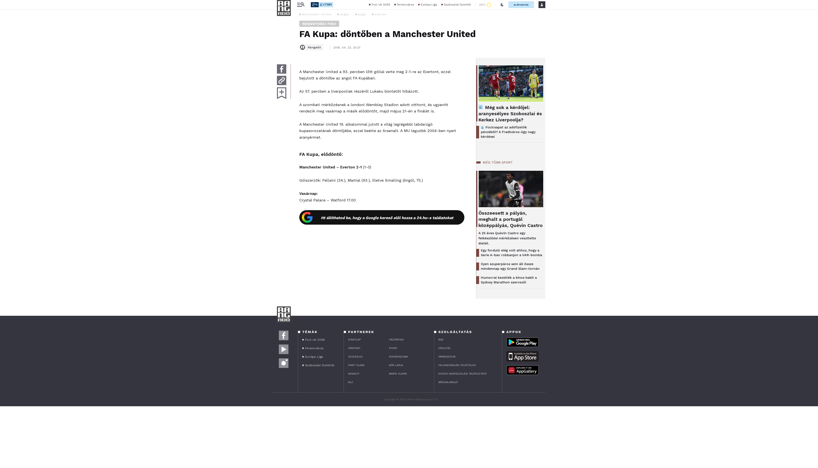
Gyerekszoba (398, 356)
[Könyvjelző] (281, 93)
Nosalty (353, 373)
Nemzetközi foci (319, 24)
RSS (441, 339)
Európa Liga (429, 4)
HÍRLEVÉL (444, 348)
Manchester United (316, 14)
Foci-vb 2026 (381, 4)
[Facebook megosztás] (281, 69)
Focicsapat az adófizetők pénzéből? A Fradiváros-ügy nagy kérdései (508, 132)
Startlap (354, 339)
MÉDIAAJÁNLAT (448, 382)
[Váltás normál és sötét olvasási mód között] (502, 4)
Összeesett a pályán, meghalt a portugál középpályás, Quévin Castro (510, 219)
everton (380, 14)
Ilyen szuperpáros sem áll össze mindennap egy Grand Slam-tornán (510, 266)
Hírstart (354, 348)
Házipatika (396, 339)
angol (362, 14)
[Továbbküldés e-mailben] (281, 80)
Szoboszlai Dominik (457, 4)
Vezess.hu (355, 356)
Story (393, 348)
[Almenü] (301, 5)
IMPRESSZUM (446, 356)
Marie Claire (398, 373)
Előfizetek (521, 5)
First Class (356, 365)
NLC (350, 382)
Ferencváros (405, 4)
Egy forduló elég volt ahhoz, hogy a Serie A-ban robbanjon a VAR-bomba (511, 252)
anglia (344, 14)
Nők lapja (396, 365)
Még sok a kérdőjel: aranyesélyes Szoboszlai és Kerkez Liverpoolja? (510, 113)
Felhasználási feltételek (457, 365)
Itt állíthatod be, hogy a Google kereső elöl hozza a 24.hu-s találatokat (387, 217)
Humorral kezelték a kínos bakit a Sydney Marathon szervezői (509, 280)
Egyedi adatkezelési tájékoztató (462, 373)
